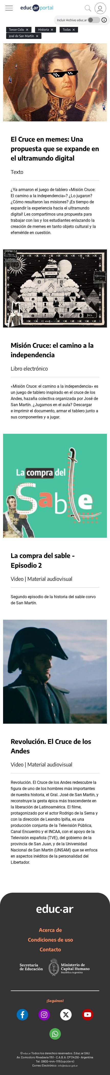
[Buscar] (88, 8)
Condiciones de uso (50, 939)
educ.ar (27, 1053)
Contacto (50, 949)
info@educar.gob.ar (68, 1065)
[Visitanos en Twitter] (65, 1014)
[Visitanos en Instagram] (44, 1014)
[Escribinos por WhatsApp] (55, 1034)
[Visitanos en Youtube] (87, 1014)
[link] (100, 8)
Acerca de (50, 930)
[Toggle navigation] (4, 3)
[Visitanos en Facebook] (22, 1014)
